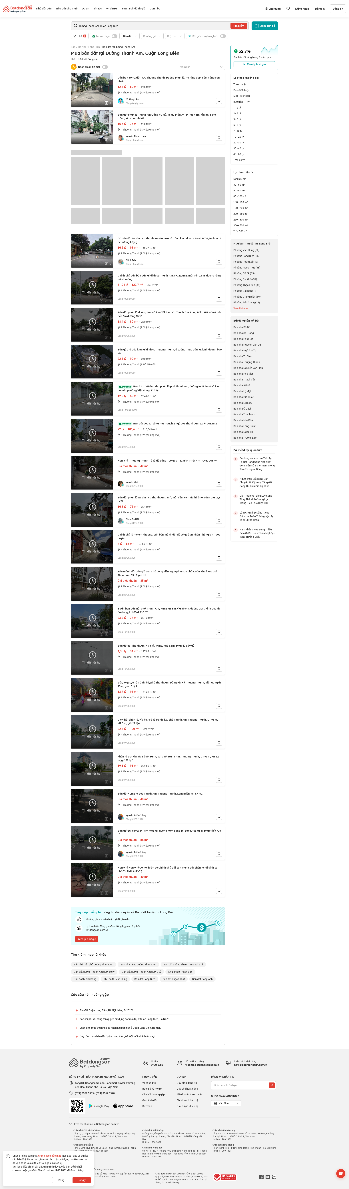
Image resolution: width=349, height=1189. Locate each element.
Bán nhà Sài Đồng (243, 333)
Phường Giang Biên (247, 296)
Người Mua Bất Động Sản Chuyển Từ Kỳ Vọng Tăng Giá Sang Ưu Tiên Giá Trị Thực (256, 482)
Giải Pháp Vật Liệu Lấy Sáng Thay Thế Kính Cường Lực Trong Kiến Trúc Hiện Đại (256, 499)
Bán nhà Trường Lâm (245, 437)
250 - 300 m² (240, 219)
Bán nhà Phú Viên (243, 373)
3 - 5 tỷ (237, 119)
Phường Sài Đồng (245, 290)
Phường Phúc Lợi (245, 261)
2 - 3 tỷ (237, 113)
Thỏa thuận (239, 84)
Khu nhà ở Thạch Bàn (180, 971)
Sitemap (147, 1106)
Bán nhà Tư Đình (242, 356)
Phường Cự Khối (245, 279)
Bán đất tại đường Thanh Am (118, 47)
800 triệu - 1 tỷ (241, 101)
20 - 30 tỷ (238, 142)
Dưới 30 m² (239, 179)
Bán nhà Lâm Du (242, 402)
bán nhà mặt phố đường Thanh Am (93, 964)
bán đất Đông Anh (202, 979)
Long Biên (94, 47)
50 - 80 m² (239, 190)
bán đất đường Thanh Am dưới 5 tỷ (183, 964)
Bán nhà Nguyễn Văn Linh (248, 368)
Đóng (61, 1180)
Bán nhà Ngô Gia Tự (244, 350)
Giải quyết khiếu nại (188, 1106)
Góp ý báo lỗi (149, 1100)
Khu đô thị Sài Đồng (85, 979)
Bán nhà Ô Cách (242, 408)
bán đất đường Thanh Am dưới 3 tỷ (141, 971)
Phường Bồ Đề (244, 273)
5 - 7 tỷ (237, 125)
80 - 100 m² (239, 196)
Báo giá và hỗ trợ (152, 1088)
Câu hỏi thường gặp (153, 1094)
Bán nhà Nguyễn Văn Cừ (247, 344)
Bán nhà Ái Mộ (241, 385)
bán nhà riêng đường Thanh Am (138, 964)
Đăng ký (320, 8)
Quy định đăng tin (187, 1082)
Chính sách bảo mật (188, 1100)
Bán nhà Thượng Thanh (246, 362)
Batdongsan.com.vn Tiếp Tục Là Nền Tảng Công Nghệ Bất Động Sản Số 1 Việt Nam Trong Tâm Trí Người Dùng (257, 463)
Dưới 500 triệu (241, 90)
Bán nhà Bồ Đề (241, 327)
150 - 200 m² (240, 208)
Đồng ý (82, 1180)
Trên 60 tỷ (239, 160)
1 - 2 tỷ (237, 107)
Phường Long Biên (246, 256)
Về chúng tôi (149, 1082)
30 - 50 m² (239, 184)
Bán (73, 47)
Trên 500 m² (240, 231)
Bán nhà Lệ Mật (242, 391)
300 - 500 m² (240, 225)
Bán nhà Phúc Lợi (243, 338)
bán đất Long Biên (144, 979)
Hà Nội (82, 47)
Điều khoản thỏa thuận (189, 1094)
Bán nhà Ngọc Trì (243, 432)
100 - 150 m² (240, 202)
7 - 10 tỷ (237, 131)
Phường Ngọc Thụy (246, 267)
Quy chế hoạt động (187, 1088)
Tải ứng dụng (272, 8)
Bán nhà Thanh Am (244, 414)
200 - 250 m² (240, 213)
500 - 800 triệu (241, 96)
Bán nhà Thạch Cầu (244, 379)
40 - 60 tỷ (238, 154)
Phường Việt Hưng (246, 250)
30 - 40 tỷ (238, 148)
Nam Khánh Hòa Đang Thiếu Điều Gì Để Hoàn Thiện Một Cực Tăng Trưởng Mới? (257, 533)
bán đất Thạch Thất (174, 979)
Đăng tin (338, 8)
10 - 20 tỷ (238, 136)
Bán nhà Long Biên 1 (245, 426)
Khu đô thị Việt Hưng (115, 979)
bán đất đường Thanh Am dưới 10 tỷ (94, 971)
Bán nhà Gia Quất (243, 397)
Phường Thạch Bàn (246, 285)
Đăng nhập (302, 8)
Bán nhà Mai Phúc (243, 420)
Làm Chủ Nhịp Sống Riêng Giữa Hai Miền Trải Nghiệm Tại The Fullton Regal (257, 516)
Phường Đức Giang (246, 302)
